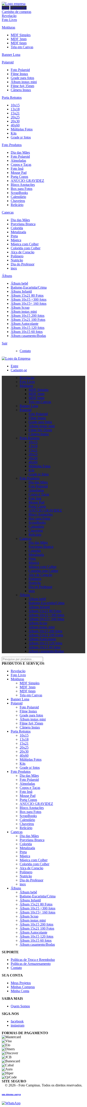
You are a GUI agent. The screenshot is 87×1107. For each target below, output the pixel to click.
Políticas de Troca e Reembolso (33, 960)
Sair (4, 343)
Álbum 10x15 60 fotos (27, 332)
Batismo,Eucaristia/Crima (29, 287)
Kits (14, 133)
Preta (14, 236)
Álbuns (7, 276)
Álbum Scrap (20, 307)
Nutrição (17, 260)
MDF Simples (21, 35)
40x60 (15, 125)
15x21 (15, 113)
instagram (17, 1025)
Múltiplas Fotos (22, 129)
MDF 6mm (19, 43)
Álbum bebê (19, 283)
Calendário (18, 197)
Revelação (9, 16)
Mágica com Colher (25, 244)
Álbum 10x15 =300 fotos (28, 299)
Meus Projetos (21, 983)
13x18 (15, 109)
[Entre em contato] (11, 1103)
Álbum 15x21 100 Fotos (28, 319)
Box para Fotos (21, 189)
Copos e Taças (21, 164)
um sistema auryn (11, 1094)
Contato (25, 351)
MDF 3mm (19, 39)
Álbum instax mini (24, 82)
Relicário (17, 205)
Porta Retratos (12, 97)
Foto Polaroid (20, 70)
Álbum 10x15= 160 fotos (28, 303)
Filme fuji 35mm (22, 86)
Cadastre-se (18, 8)
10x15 (15, 105)
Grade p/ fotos (21, 137)
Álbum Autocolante (24, 324)
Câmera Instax (21, 90)
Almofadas (18, 160)
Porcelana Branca (23, 224)
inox (14, 268)
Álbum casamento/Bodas (28, 336)
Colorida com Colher (25, 248)
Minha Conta (20, 991)
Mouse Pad (19, 172)
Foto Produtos (12, 145)
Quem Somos (20, 1006)
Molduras (8, 27)
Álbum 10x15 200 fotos (27, 315)
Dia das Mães (20, 152)
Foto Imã (17, 168)
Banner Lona (11, 55)
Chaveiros (18, 201)
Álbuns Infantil (21, 291)
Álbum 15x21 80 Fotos (27, 295)
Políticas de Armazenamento (31, 964)
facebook (17, 1021)
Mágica (16, 240)
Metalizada (18, 232)
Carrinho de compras (16, 12)
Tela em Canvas (22, 47)
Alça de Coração (22, 252)
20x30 (15, 121)
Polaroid (8, 62)
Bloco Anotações (23, 185)
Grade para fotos (22, 78)
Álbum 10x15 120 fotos (27, 328)
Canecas (8, 212)
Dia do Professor (22, 264)
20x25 (15, 117)
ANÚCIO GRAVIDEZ (27, 181)
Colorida (17, 228)
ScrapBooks (19, 193)
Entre (5, 8)
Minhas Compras (23, 987)
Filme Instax (19, 74)
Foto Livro (9, 20)
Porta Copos (19, 177)
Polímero (17, 256)
